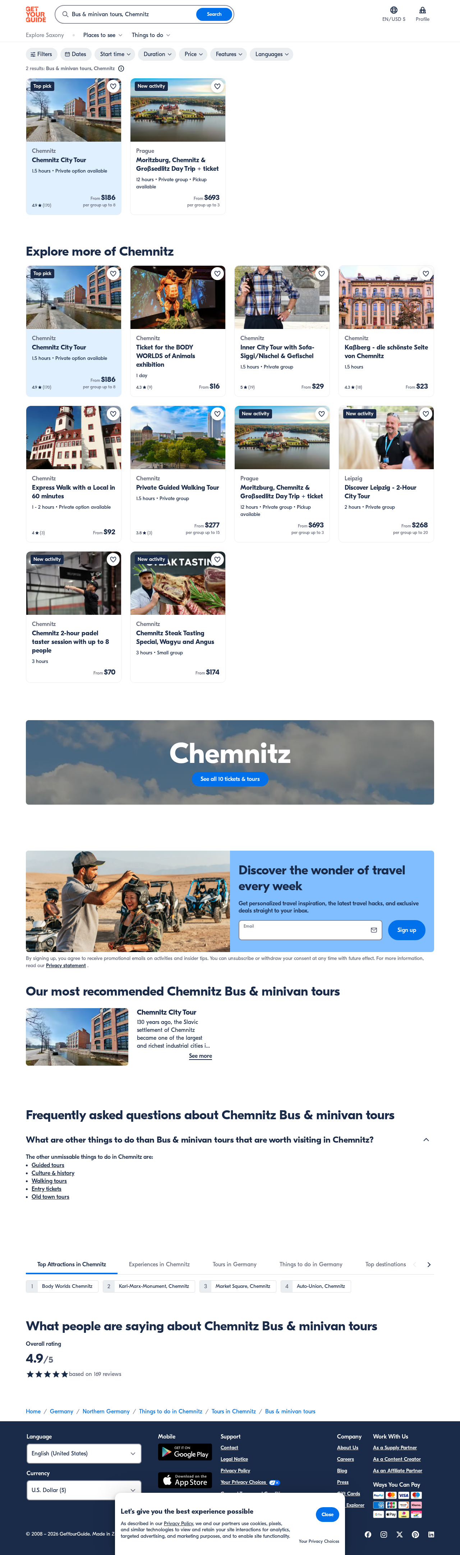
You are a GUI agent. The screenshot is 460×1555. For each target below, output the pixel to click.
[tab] (72, 1264)
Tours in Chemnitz (234, 1411)
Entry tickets (46, 1189)
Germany (61, 1411)
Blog (342, 1471)
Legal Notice (234, 1459)
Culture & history (53, 1173)
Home (33, 1411)
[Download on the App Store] (185, 1481)
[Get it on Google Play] (185, 1453)
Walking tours (49, 1181)
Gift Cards (348, 1494)
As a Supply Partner (395, 1448)
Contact (229, 1448)
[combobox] (126, 14)
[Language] (394, 10)
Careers (345, 1459)
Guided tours (48, 1165)
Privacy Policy (235, 1471)
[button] (73, 146)
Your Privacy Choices (244, 1482)
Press (343, 1482)
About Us (347, 1448)
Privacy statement (66, 965)
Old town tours (50, 1197)
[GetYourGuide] (36, 14)
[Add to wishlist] (113, 86)
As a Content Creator (397, 1459)
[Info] (121, 68)
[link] (73, 146)
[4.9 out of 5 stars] (47, 1374)
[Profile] (422, 10)
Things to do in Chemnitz (170, 1411)
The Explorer (350, 1505)
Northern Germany (106, 1411)
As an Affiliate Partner (397, 1471)
